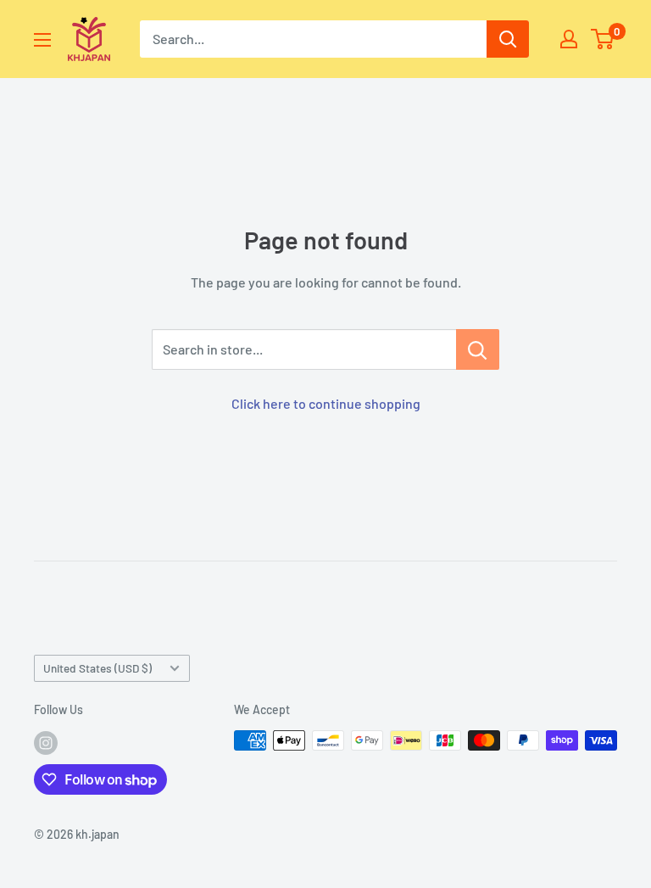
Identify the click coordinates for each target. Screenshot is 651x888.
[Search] (508, 39)
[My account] (568, 39)
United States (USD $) (97, 668)
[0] (603, 39)
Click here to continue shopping (325, 403)
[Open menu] (42, 40)
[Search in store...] (477, 349)
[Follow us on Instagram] (46, 742)
